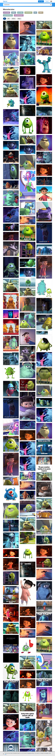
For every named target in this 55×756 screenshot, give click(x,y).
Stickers (13, 18)
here (5, 754)
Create (41, 1)
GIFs (8, 18)
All (4, 18)
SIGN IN (47, 1)
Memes (19, 18)
